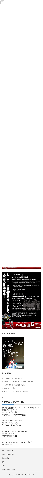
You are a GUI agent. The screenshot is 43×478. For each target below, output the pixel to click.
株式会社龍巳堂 (7, 444)
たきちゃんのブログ (8, 434)
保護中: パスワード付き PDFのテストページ (19, 382)
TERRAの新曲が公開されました (14, 385)
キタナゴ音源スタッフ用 (8, 470)
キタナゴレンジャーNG (9, 412)
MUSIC (3, 466)
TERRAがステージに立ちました (14, 378)
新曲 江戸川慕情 (9, 388)
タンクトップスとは (7, 450)
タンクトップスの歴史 (8, 454)
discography (5, 458)
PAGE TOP (40, 462)
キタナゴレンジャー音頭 (10, 423)
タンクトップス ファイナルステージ (16, 391)
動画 (3, 462)
